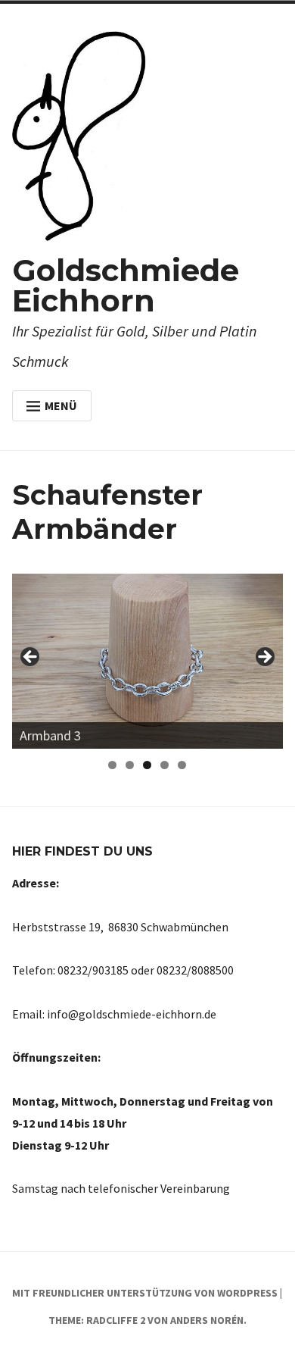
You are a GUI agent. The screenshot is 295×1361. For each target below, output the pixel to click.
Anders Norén (207, 1320)
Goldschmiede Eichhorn (125, 285)
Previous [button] (31, 657)
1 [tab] (112, 765)
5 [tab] (182, 765)
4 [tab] (164, 765)
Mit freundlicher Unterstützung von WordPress (145, 1293)
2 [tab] (130, 765)
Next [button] (264, 657)
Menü (61, 405)
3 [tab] (147, 765)
